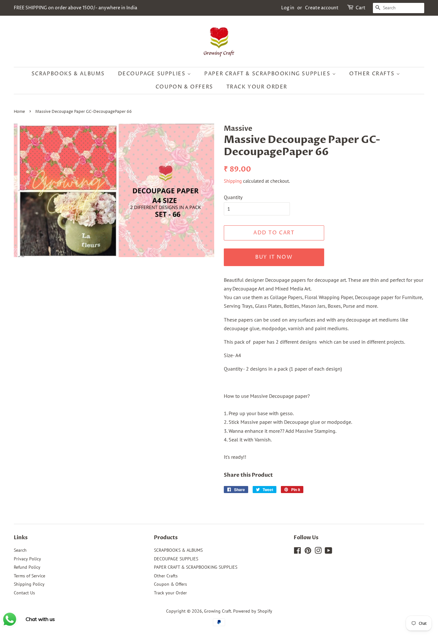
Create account (322, 8)
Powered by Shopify (252, 611)
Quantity (233, 197)
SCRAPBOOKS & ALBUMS (68, 73)
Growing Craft (217, 611)
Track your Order (257, 86)
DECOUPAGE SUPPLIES (152, 73)
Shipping (233, 181)
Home (19, 111)
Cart (361, 8)
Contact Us (24, 593)
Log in (287, 8)
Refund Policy (27, 567)
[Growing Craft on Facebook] (297, 552)
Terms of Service (29, 576)
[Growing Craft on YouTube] (328, 552)
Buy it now (273, 257)
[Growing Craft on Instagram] (318, 552)
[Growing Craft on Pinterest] (307, 552)
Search (20, 550)
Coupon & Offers (184, 86)
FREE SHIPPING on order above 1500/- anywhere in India (75, 8)
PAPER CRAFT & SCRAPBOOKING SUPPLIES (268, 73)
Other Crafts (372, 73)
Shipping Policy (29, 584)
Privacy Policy (27, 559)
